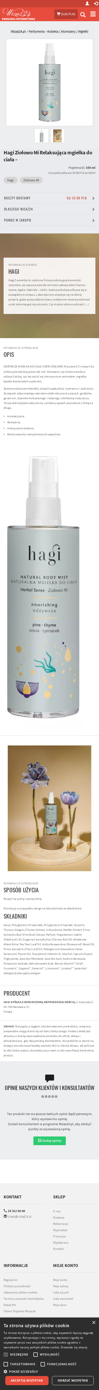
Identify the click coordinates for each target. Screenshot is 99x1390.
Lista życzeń (61, 1292)
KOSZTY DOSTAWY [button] (45, 198)
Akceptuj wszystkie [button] (27, 1380)
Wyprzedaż (60, 1230)
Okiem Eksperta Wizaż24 (19, 1311)
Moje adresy (60, 1286)
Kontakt (13, 1197)
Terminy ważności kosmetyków (24, 1299)
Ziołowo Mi (31, 180)
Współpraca (60, 1242)
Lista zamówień (63, 1299)
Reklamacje (60, 1224)
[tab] (53, 31)
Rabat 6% (10, 1305)
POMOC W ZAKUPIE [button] (17, 220)
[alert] (49, 1354)
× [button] (93, 1323)
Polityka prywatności (17, 1286)
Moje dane (59, 1305)
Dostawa (58, 1217)
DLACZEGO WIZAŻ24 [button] (18, 209)
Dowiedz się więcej (74, 1347)
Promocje (59, 1236)
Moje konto (60, 1280)
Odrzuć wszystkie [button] (73, 1380)
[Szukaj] (83, 15)
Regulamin (11, 1280)
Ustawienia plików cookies (20, 1292)
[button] (49, 1371)
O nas (57, 1211)
